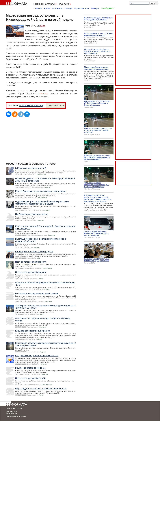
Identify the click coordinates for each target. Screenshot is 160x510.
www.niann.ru (14, 38)
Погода (68, 8)
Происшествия (81, 8)
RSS (24, 416)
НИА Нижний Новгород (31, 105)
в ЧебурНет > (108, 8)
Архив (47, 8)
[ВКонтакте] (8, 114)
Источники (57, 8)
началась (43, 93)
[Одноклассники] (15, 114)
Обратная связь (11, 411)
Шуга (42, 26)
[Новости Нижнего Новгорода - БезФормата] (14, 3)
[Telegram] (21, 114)
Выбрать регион (11, 413)
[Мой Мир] (27, 114)
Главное (37, 8)
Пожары (95, 8)
